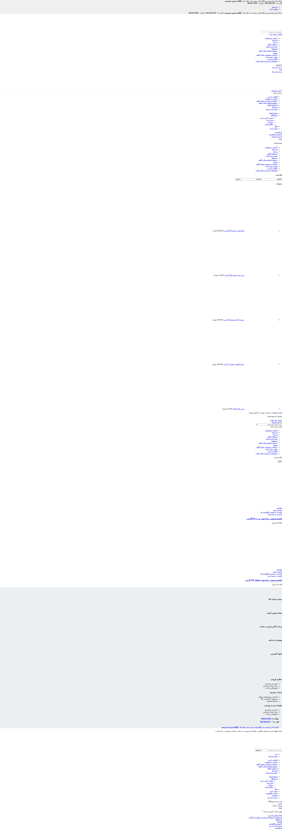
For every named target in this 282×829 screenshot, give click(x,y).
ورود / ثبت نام (273, 797)
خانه (280, 413)
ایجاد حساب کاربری (275, 815)
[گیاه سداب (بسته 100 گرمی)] (261, 231)
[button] (275, 514)
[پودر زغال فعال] (261, 409)
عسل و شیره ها (272, 57)
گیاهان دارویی (273, 59)
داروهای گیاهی (272, 44)
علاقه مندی (269, 124)
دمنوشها (275, 49)
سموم (275, 53)
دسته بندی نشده (272, 47)
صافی (237, 179)
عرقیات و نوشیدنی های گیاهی (267, 55)
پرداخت (270, 122)
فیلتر (279, 461)
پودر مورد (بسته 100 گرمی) (234, 275)
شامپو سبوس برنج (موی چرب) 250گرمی (264, 518)
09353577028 (266, 719)
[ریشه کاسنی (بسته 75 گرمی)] (261, 364)
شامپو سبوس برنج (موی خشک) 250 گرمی (263, 580)
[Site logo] (273, 30)
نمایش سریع (277, 510)
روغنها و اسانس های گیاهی (268, 51)
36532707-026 (265, 722)
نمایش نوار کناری (276, 420)
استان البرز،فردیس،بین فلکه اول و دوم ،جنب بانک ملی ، (250, 727)
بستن (280, 139)
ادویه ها (275, 40)
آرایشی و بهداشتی (271, 38)
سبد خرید (269, 120)
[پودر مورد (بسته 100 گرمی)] (261, 275)
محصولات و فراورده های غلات (267, 61)
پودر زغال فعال (238, 409)
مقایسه (275, 795)
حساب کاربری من (266, 118)
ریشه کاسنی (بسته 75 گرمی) (233, 364)
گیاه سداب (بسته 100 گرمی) (233, 231)
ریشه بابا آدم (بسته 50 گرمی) (233, 320)
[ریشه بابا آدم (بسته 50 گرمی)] (261, 320)
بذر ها (276, 42)
